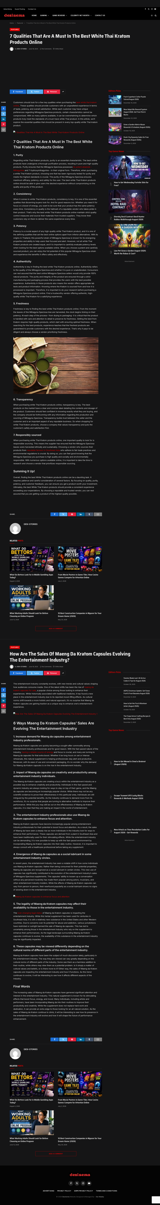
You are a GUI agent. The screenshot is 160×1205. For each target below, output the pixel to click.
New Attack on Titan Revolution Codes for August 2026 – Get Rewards (132, 831)
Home (34, 15)
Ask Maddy (100, 1197)
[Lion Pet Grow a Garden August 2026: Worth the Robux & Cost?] (129, 235)
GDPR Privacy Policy (83, 1191)
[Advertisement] (80, 69)
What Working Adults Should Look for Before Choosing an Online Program (29, 615)
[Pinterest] (3, 124)
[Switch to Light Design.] (151, 15)
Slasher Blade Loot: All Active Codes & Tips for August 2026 (135, 679)
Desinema (65, 1197)
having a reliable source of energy (37, 752)
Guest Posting (20, 9)
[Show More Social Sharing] (63, 92)
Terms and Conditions (106, 1191)
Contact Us (32, 9)
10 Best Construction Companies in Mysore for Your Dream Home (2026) (79, 615)
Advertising (8, 9)
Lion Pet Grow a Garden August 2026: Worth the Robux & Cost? (130, 252)
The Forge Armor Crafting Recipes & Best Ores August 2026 (137, 717)
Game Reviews (58, 15)
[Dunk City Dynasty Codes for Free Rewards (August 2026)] (115, 140)
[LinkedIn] (3, 119)
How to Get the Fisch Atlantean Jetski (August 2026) (135, 705)
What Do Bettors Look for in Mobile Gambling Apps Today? (31, 576)
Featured (15, 29)
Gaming (43, 15)
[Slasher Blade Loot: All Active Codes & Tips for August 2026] (115, 681)
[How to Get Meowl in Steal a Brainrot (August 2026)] (129, 746)
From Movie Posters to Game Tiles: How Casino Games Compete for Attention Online (78, 576)
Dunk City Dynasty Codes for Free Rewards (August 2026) (136, 138)
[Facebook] (3, 108)
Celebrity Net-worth (80, 15)
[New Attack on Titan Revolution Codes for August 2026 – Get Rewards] (129, 814)
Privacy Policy (64, 1191)
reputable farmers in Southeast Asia (43, 450)
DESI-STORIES (22, 49)
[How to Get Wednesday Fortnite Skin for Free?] (129, 167)
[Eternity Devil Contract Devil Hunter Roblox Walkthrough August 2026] (129, 201)
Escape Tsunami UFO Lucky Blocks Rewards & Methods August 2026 (128, 797)
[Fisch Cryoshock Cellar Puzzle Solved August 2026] (115, 99)
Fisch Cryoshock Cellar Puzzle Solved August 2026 (135, 98)
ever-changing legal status (30, 913)
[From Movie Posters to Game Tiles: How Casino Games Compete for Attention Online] (80, 559)
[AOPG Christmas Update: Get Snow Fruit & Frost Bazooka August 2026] (115, 693)
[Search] (155, 15)
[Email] (3, 129)
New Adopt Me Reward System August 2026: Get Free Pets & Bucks (135, 112)
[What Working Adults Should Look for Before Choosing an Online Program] (32, 597)
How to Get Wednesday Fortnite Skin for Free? (131, 184)
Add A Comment (56, 629)
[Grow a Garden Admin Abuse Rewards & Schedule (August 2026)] (115, 127)
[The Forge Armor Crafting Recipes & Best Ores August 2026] (115, 719)
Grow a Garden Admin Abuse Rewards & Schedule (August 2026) (137, 126)
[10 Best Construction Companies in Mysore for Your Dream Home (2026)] (80, 597)
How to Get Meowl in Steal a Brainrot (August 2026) (130, 763)
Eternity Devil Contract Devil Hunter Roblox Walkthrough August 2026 (129, 218)
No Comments (47, 49)
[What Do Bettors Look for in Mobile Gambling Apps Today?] (32, 559)
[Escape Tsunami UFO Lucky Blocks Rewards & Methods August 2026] (129, 780)
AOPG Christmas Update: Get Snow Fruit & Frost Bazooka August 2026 (137, 692)
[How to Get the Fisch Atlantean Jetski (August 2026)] (115, 706)
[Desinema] (15, 15)
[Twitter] (3, 113)
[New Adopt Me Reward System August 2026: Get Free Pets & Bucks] (115, 112)
